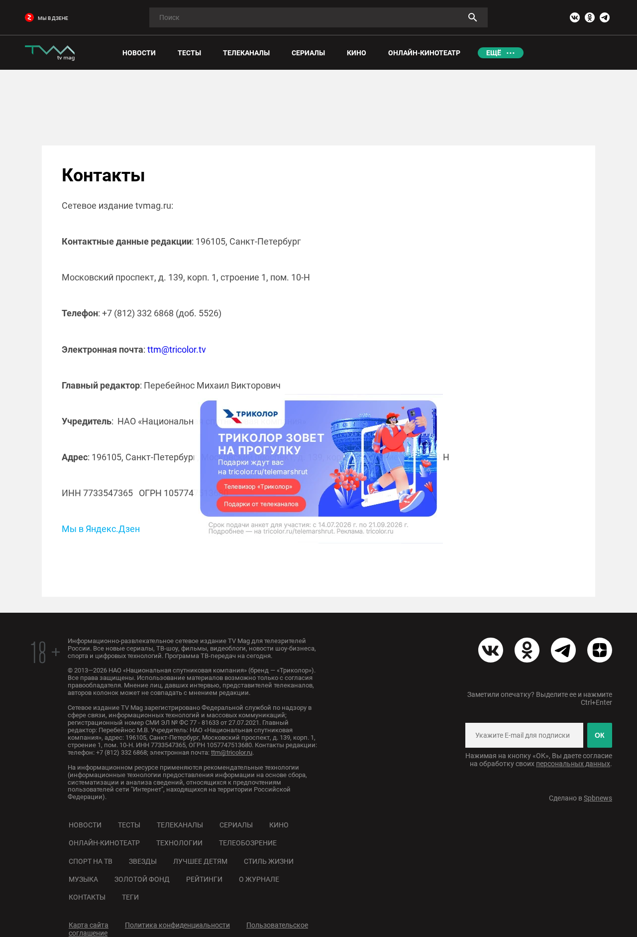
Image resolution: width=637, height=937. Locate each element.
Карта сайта (88, 925)
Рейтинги (204, 879)
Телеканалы (180, 825)
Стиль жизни (269, 861)
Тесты (129, 825)
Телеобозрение (248, 843)
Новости (85, 825)
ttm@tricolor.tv (176, 349)
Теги (130, 897)
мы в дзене (53, 18)
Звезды (143, 861)
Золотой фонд (142, 879)
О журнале (259, 879)
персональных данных (573, 764)
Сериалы (236, 825)
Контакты (87, 897)
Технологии (179, 843)
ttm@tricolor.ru (231, 752)
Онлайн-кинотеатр (104, 843)
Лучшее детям (200, 861)
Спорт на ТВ (90, 861)
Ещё (493, 53)
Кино (279, 825)
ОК (600, 735)
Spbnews (598, 798)
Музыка (83, 879)
